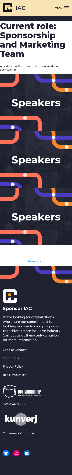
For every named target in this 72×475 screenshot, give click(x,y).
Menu (59, 7)
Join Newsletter (14, 375)
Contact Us (11, 358)
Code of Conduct (15, 350)
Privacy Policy (13, 366)
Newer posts (36, 261)
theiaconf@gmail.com (43, 335)
